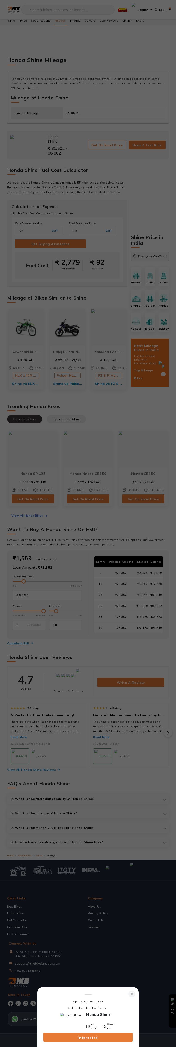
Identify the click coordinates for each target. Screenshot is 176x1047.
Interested (88, 1037)
